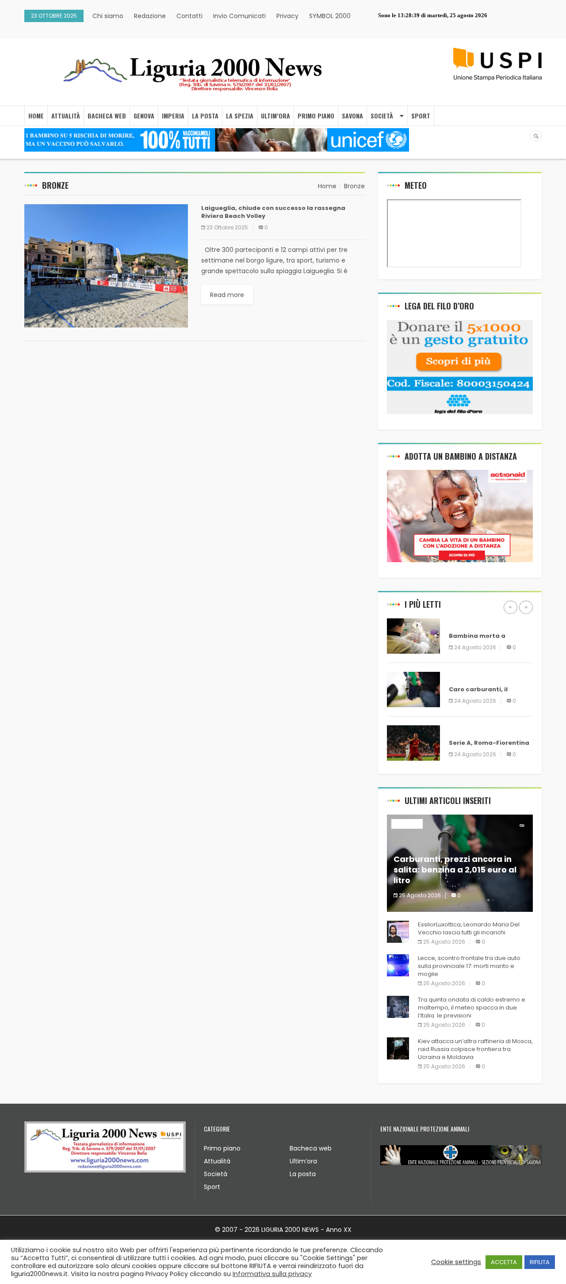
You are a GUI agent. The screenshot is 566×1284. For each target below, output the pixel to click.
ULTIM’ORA (275, 115)
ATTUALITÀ (65, 115)
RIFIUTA (540, 1262)
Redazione (150, 15)
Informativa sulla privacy (272, 1274)
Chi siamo (107, 15)
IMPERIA (173, 115)
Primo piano (222, 1148)
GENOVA (144, 115)
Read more (227, 294)
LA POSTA (205, 115)
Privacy (287, 15)
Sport (212, 1186)
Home (36, 115)
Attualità (217, 1161)
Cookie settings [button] (456, 1262)
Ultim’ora (303, 1161)
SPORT (420, 115)
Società (215, 1174)
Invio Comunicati (239, 15)
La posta (303, 1174)
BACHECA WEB (107, 115)
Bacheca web (311, 1148)
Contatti (189, 15)
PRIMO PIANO (316, 115)
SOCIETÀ (382, 115)
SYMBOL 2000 (330, 15)
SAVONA (352, 115)
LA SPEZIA (239, 115)
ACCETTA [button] (504, 1262)
